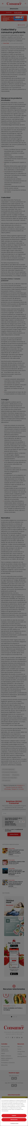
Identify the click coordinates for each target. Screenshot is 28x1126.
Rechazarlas (14, 1119)
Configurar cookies (14, 1123)
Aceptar (14, 1115)
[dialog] (14, 1112)
